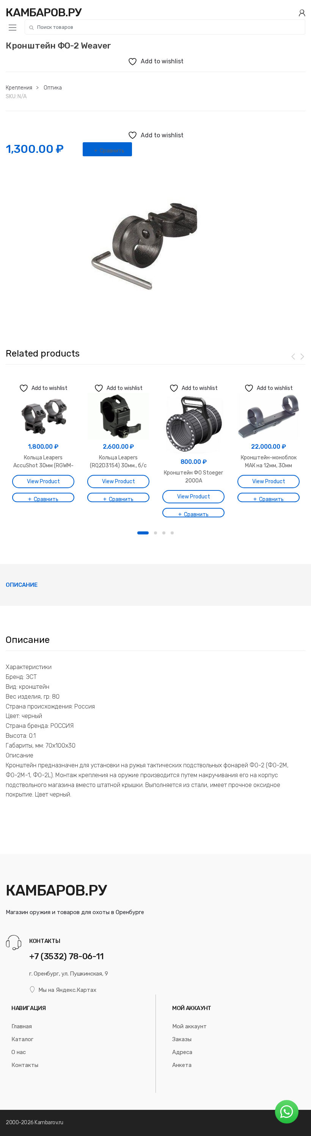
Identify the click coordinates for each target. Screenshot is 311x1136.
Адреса (182, 1052)
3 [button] (163, 532)
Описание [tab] (22, 584)
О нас (18, 1052)
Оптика (52, 88)
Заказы (182, 1039)
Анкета (182, 1065)
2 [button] (155, 532)
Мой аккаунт (189, 1026)
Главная (21, 1026)
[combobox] (165, 27)
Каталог (22, 1039)
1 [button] (143, 532)
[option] (155, 242)
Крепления (19, 88)
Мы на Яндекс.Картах (67, 990)
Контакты (24, 1065)
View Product (43, 481)
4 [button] (172, 532)
